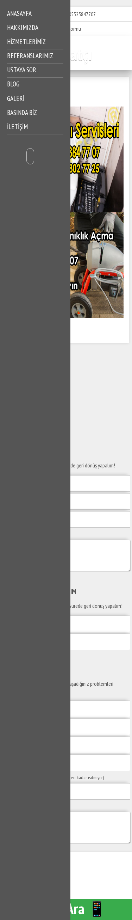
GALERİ (15, 98)
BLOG (13, 84)
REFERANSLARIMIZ (30, 56)
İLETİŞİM (17, 126)
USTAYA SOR (21, 70)
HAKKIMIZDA (22, 27)
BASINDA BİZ (22, 112)
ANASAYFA (19, 13)
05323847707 (82, 14)
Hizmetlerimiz (26, 41)
